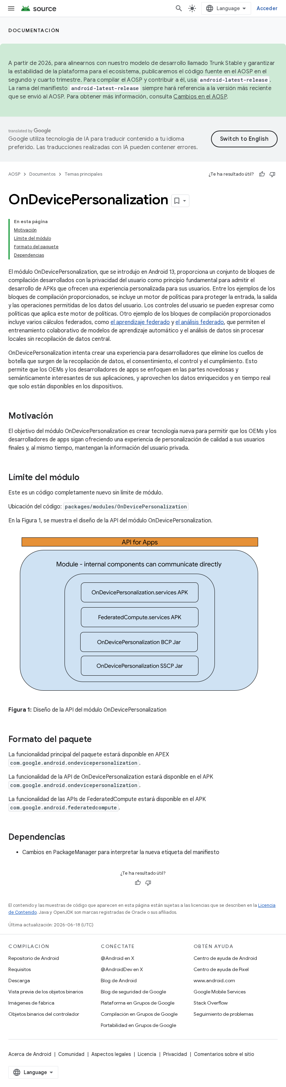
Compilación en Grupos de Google (139, 1014)
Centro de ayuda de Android (225, 958)
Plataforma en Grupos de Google (137, 1003)
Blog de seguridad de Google (133, 992)
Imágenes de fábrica (31, 1003)
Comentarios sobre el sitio (224, 1054)
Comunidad (71, 1054)
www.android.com (214, 980)
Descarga (19, 980)
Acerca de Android (29, 1054)
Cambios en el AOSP (200, 96)
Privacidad (175, 1054)
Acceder (267, 8)
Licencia (147, 1054)
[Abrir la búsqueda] (179, 8)
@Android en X (117, 958)
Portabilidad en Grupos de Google (138, 1025)
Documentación (34, 30)
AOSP (14, 174)
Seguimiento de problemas (223, 1014)
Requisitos (19, 969)
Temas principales (83, 174)
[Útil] (262, 174)
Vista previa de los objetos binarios (45, 992)
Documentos (42, 174)
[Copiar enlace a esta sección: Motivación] (60, 416)
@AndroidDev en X (122, 969)
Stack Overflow (211, 1003)
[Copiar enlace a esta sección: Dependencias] (72, 837)
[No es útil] (272, 174)
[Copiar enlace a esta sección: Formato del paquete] (99, 740)
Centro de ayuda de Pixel (221, 969)
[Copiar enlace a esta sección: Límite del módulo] (86, 478)
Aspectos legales (111, 1054)
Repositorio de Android (33, 958)
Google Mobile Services (220, 992)
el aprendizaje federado (140, 322)
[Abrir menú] (11, 8)
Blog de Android (119, 980)
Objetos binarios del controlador (43, 1014)
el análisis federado (199, 322)
